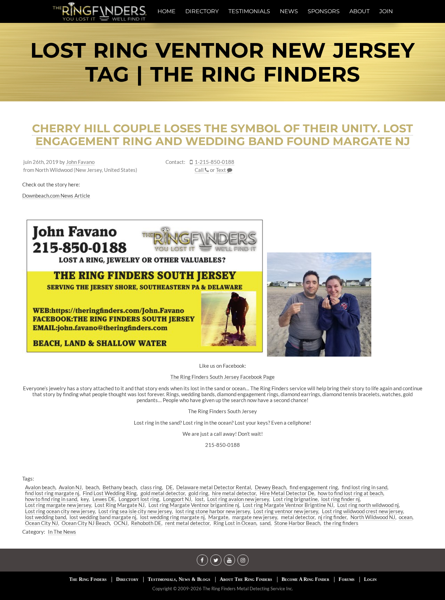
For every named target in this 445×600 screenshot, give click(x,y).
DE (169, 487)
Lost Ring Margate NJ (120, 505)
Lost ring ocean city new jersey (60, 511)
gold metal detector (162, 493)
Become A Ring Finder (305, 579)
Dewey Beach (270, 487)
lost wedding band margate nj (103, 517)
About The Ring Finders (246, 579)
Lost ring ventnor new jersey (285, 511)
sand (265, 523)
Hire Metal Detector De (287, 493)
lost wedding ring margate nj (172, 517)
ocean (405, 517)
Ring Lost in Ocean (234, 523)
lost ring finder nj (340, 499)
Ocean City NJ (41, 523)
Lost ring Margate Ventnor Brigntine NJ (288, 505)
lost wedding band (45, 517)
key (85, 499)
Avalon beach (40, 487)
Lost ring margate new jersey (58, 505)
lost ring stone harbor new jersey (213, 511)
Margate (218, 517)
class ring (151, 487)
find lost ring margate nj (52, 493)
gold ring (198, 493)
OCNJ (121, 523)
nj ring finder (332, 517)
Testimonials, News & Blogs (179, 579)
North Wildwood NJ (372, 517)
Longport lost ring (139, 499)
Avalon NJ (70, 487)
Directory (127, 579)
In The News (62, 531)
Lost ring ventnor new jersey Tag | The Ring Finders (222, 62)
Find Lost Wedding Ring (110, 493)
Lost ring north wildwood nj (368, 505)
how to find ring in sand (51, 499)
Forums (347, 579)
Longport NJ (177, 499)
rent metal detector (187, 523)
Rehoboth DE (146, 523)
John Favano (80, 162)
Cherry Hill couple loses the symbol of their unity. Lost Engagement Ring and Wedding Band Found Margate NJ (222, 135)
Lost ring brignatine (295, 499)
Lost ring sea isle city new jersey (135, 511)
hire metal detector (234, 493)
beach (92, 487)
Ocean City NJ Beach (86, 523)
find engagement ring (314, 487)
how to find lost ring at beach (350, 493)
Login (370, 579)
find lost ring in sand (364, 487)
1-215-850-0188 (214, 162)
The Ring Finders (88, 579)
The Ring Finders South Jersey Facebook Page (222, 377)
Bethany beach (120, 487)
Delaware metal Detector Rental (213, 487)
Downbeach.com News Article (56, 195)
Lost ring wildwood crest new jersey (362, 511)
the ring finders (341, 523)
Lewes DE (103, 499)
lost (199, 499)
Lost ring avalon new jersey (238, 499)
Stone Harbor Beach (297, 523)
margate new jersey (254, 517)
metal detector (298, 517)
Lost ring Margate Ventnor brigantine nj (193, 505)
